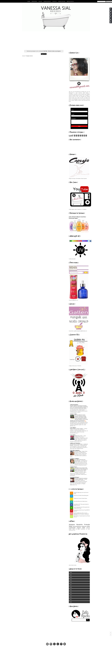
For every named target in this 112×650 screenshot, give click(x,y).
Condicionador (72, 527)
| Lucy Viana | (72, 434)
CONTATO (54, 1)
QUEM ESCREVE (47, 1)
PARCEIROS (34, 1)
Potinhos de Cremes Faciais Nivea (80, 498)
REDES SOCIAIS (61, 1)
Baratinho (79, 524)
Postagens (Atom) (29, 55)
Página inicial (43, 53)
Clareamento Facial (72, 530)
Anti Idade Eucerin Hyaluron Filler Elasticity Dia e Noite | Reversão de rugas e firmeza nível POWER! (81, 469)
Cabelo (70, 528)
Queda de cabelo (86, 526)
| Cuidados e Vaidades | (74, 458)
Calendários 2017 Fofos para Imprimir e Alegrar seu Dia (81, 505)
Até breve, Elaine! (78, 451)
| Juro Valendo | (73, 427)
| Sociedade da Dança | (74, 477)
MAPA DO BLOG (70, 1)
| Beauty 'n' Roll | (73, 413)
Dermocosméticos (77, 526)
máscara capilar (81, 527)
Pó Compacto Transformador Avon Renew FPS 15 (82, 516)
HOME (28, 1)
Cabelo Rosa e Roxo (79, 435)
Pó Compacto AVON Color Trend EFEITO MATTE (82, 511)
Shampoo (72, 524)
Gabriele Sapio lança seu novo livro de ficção (81, 493)
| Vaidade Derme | (73, 466)
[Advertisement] (56, 39)
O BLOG (40, 1)
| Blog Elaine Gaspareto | (75, 450)
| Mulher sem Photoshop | (75, 443)
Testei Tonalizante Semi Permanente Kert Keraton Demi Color (81, 508)
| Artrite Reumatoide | (74, 404)
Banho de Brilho (76, 528)
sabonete (88, 527)
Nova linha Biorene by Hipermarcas (80, 501)
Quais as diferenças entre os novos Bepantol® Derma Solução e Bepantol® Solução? (81, 514)
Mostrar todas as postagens (54, 51)
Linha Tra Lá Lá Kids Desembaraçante (81, 495)
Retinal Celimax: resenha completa (76, 428)
